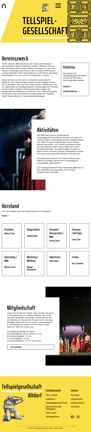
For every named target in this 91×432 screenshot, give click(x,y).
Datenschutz (78, 403)
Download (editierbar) (70, 91)
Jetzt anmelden (15, 347)
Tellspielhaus (52, 416)
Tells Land (51, 413)
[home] (4, 6)
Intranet (75, 407)
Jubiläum (50, 399)
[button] (58, 6)
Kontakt (75, 395)
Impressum (77, 399)
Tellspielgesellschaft (56, 403)
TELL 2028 (51, 395)
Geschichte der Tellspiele (54, 408)
